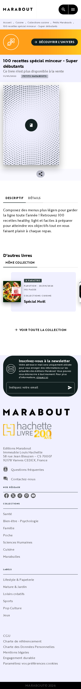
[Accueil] (19, 9)
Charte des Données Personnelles (28, 646)
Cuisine (20, 22)
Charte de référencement (22, 641)
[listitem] (6, 495)
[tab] (14, 198)
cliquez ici (42, 377)
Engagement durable (19, 657)
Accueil (7, 22)
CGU (6, 635)
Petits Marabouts (62, 22)
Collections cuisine (38, 22)
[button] (54, 42)
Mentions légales (16, 652)
